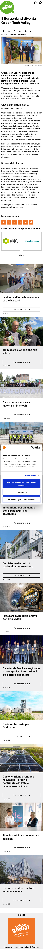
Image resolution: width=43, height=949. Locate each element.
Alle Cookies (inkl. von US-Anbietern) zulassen (21, 483)
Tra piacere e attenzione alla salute (20, 351)
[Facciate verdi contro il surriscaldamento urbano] (21, 544)
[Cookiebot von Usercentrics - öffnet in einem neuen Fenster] (30, 447)
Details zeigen (30, 475)
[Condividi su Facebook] (3, 31)
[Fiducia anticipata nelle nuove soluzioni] (21, 817)
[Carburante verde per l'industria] (21, 705)
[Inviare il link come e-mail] (14, 31)
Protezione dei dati (22, 947)
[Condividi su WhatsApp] (20, 31)
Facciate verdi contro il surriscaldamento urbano (18, 565)
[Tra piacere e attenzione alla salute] (21, 331)
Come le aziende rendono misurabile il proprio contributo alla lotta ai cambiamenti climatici (18, 781)
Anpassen (20, 492)
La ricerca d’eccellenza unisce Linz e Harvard (21, 299)
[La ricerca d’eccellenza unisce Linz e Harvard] (21, 278)
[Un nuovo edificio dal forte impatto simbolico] (21, 869)
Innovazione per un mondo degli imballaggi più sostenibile (19, 511)
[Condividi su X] (9, 31)
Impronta (8, 947)
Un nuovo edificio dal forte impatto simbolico (19, 889)
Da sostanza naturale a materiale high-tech (16, 404)
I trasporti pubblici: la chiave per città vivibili (20, 617)
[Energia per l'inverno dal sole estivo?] (21, 436)
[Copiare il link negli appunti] (31, 31)
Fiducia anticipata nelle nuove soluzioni (21, 837)
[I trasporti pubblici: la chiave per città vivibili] (21, 597)
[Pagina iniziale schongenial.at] (7, 7)
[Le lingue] (40, 2)
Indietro (21, 255)
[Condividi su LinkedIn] (25, 31)
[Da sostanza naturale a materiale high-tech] (21, 383)
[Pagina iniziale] (35, 2)
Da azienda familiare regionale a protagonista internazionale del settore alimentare (21, 671)
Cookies (35, 947)
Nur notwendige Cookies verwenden (21, 500)
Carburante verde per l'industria (16, 725)
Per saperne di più (16, 310)
